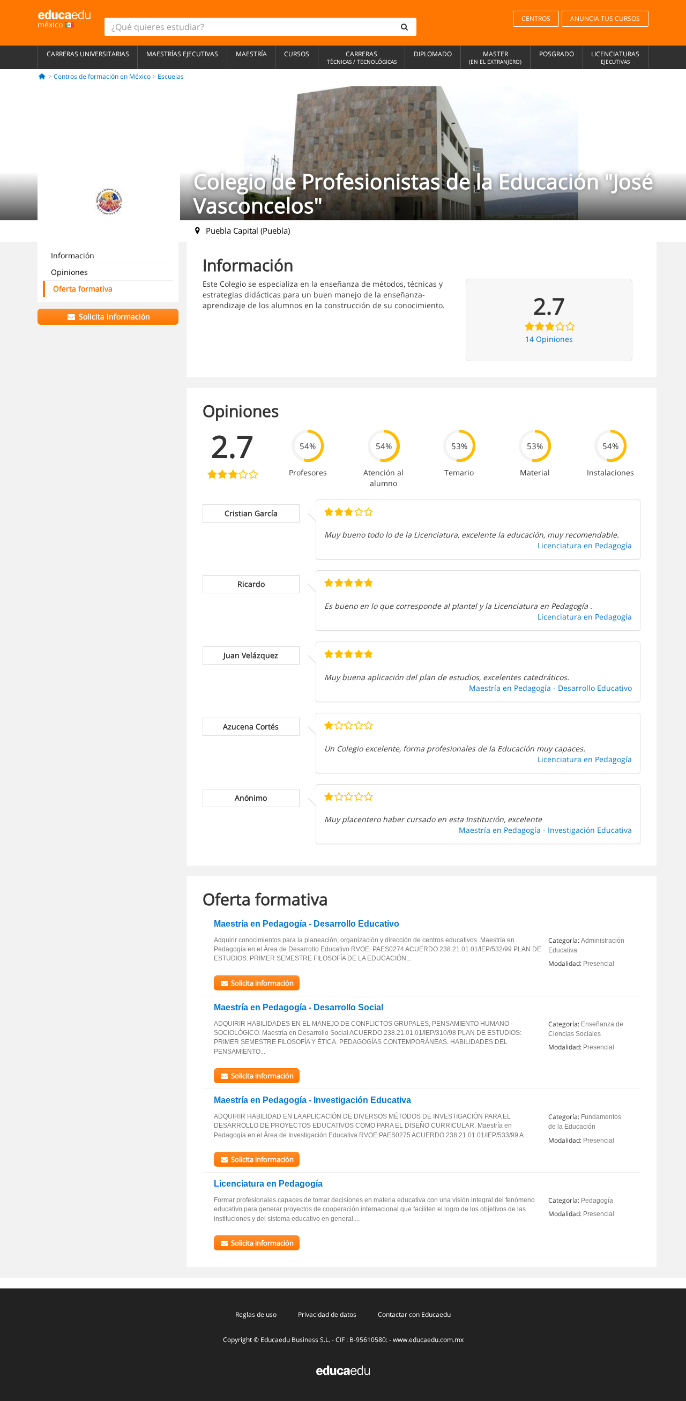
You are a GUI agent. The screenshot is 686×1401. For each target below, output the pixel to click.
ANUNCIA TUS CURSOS (605, 18)
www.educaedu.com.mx (428, 1339)
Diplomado (433, 53)
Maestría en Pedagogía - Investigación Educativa (545, 830)
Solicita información (113, 316)
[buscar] (404, 27)
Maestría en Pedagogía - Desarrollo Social (298, 1007)
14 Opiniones (549, 339)
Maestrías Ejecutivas (182, 53)
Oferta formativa (83, 289)
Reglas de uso (256, 1314)
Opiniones (69, 272)
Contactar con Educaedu (414, 1314)
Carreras (362, 57)
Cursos (296, 53)
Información (72, 255)
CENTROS (535, 18)
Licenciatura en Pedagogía (585, 545)
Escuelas (171, 76)
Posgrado (556, 53)
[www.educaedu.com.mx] (343, 1369)
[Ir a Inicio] (42, 76)
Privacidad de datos (327, 1314)
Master (495, 57)
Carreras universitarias (88, 53)
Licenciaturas (615, 57)
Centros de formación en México (102, 76)
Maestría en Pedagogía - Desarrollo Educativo (550, 688)
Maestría (251, 53)
